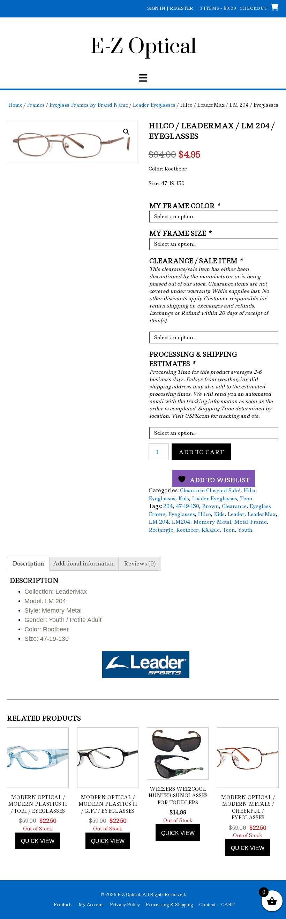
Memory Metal (212, 521)
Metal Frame (250, 521)
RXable (210, 529)
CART (228, 905)
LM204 (181, 521)
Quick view (37, 841)
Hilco (204, 514)
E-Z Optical (143, 47)
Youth (245, 529)
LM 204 (159, 521)
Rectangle (161, 529)
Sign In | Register (170, 8)
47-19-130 (187, 506)
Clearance (234, 506)
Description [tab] (28, 563)
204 (168, 506)
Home (15, 105)
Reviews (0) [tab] (140, 563)
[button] (143, 78)
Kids (183, 498)
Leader (235, 514)
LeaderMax (261, 514)
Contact (207, 905)
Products (63, 905)
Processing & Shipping (169, 905)
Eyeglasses (181, 514)
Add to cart (201, 452)
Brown (210, 506)
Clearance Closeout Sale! (210, 490)
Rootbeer (187, 529)
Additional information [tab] (84, 563)
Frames (36, 105)
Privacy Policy (125, 905)
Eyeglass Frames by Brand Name (88, 105)
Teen (246, 498)
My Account (91, 905)
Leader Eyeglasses (154, 105)
